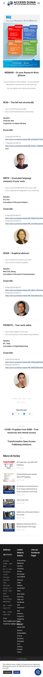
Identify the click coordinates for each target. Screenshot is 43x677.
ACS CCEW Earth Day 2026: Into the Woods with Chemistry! (20, 600)
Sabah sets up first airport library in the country (28, 513)
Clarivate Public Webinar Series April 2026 (21, 585)
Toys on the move (22, 500)
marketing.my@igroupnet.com (13, 624)
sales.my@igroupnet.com (11, 621)
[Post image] (9, 465)
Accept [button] (17, 672)
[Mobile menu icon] (38, 3)
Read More (7, 672)
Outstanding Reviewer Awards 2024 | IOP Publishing (27, 475)
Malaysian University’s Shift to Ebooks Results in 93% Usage (26, 525)
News (19, 398)
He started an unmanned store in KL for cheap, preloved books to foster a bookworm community (27, 488)
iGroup (23, 402)
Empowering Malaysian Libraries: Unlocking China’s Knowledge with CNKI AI (21, 569)
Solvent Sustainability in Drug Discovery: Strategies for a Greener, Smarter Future (21, 641)
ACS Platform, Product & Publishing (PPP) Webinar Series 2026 (21, 619)
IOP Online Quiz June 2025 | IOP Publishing (27, 463)
